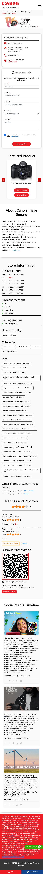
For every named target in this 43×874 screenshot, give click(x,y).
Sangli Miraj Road (9, 335)
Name (6, 84)
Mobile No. (8, 102)
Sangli (29, 12)
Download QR (9, 592)
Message (7, 119)
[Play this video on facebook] (21, 700)
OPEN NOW (12, 62)
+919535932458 (14, 56)
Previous (3, 180)
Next (39, 180)
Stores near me (7, 12)
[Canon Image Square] (10, 5)
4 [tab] (25, 23)
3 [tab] (22, 23)
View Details (21, 195)
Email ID (7, 93)
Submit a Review (10, 543)
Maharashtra (19, 12)
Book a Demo (21, 190)
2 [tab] (20, 23)
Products (7, 111)
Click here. (15, 137)
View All (24, 543)
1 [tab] (18, 23)
